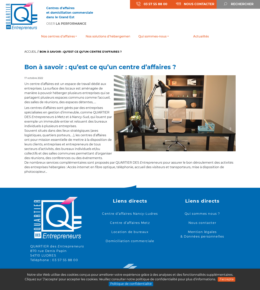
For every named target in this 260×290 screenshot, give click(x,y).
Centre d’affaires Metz (130, 223)
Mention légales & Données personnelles (202, 234)
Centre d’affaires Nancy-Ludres (130, 214)
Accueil (30, 51)
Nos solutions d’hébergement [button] (108, 36)
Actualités (201, 36)
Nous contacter (202, 223)
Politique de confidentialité (131, 284)
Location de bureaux (129, 232)
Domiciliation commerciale (130, 241)
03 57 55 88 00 (65, 260)
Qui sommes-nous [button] (152, 36)
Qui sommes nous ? (202, 214)
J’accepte (226, 279)
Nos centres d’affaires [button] (58, 36)
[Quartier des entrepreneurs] (21, 15)
